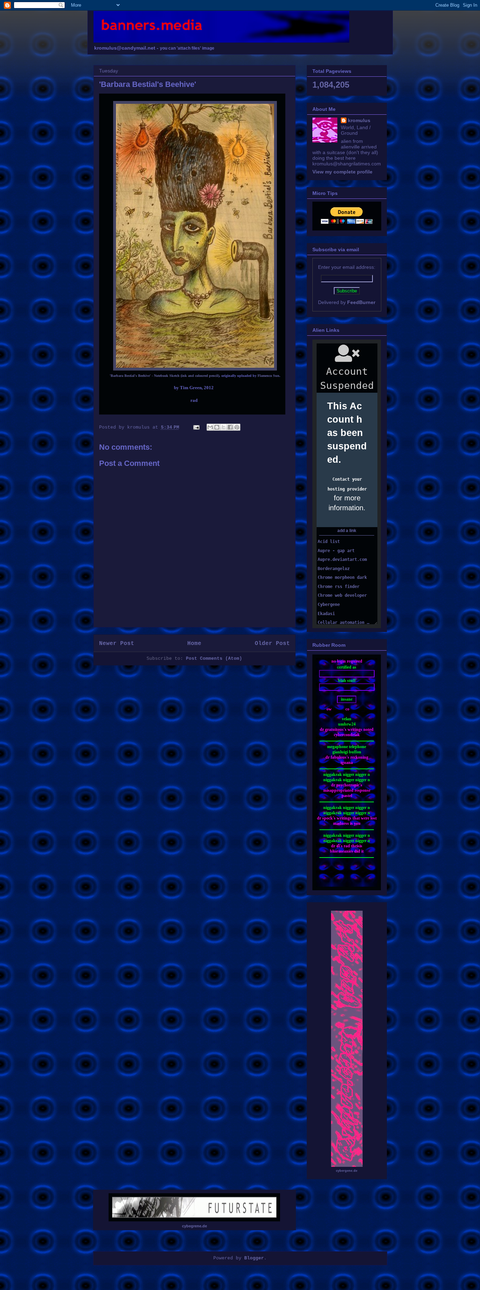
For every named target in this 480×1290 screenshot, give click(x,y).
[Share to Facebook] (230, 427)
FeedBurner (361, 302)
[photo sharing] (195, 369)
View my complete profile (342, 172)
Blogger (254, 1258)
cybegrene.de (194, 1226)
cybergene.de (346, 1170)
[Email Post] (197, 427)
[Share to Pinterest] (236, 427)
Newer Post (116, 643)
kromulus (359, 120)
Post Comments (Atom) (214, 658)
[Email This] (210, 427)
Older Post (272, 643)
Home (194, 643)
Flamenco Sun (268, 376)
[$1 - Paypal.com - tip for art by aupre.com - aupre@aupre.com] (346, 222)
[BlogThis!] (216, 427)
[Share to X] (223, 427)
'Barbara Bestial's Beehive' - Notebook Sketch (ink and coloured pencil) (164, 376)
